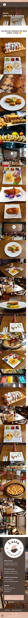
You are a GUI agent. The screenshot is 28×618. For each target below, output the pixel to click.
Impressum (7, 610)
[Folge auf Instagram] (15, 604)
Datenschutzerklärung (17, 610)
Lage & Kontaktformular (12, 597)
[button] (2, 615)
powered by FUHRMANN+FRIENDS (14, 616)
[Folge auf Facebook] (12, 604)
